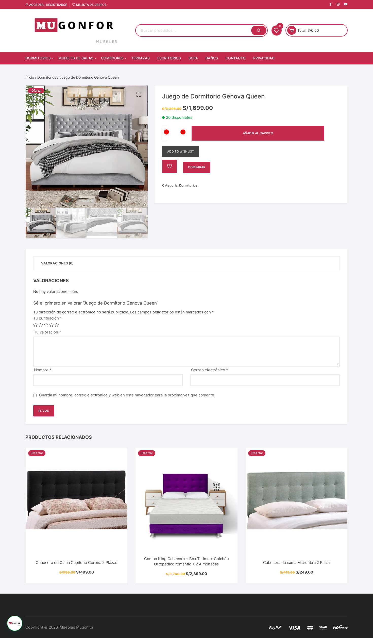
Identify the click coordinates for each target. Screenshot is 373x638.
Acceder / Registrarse (47, 5)
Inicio (29, 77)
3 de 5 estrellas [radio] (46, 325)
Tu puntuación (47, 318)
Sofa (193, 58)
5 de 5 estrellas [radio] (57, 325)
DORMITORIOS (38, 58)
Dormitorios (46, 77)
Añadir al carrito (258, 133)
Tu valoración (47, 332)
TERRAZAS (140, 58)
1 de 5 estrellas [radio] (35, 325)
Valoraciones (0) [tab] (57, 263)
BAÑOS (212, 58)
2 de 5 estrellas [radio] (41, 325)
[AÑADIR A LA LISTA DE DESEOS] (169, 166)
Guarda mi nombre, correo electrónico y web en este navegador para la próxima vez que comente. (127, 395)
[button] (139, 94)
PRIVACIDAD (264, 58)
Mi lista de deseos (91, 5)
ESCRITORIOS (169, 58)
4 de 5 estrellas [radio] (51, 325)
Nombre (43, 369)
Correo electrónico (209, 369)
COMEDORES (112, 58)
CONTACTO (236, 58)
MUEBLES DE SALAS (75, 58)
